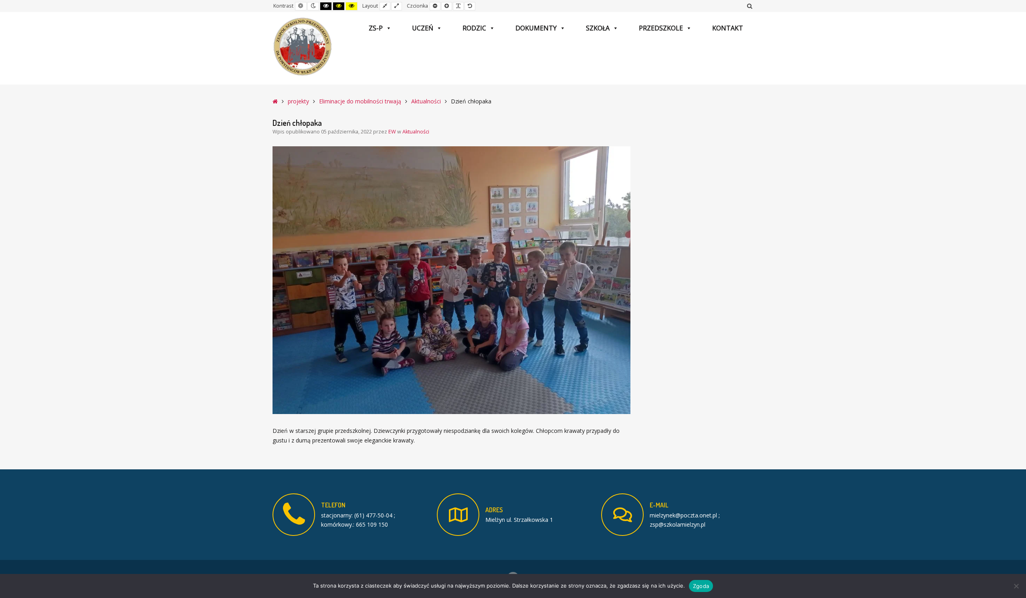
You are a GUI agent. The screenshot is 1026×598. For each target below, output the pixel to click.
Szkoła (598, 28)
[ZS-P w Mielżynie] (303, 47)
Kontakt (727, 28)
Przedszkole (661, 28)
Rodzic (474, 28)
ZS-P (376, 28)
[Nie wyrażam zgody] (1016, 586)
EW (392, 131)
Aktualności (426, 101)
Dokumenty (536, 28)
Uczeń (422, 28)
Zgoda (701, 586)
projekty (298, 101)
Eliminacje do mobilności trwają (360, 101)
